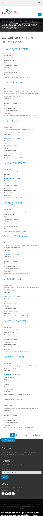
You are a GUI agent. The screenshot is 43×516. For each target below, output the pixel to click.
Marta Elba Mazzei (15, 321)
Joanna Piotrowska (15, 82)
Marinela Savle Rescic (16, 236)
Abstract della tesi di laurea (12, 138)
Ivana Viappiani (13, 399)
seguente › (25, 435)
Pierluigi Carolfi (13, 203)
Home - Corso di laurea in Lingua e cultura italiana (17, 21)
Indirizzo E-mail (7, 469)
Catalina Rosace (13, 279)
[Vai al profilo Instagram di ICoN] (6, 493)
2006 (34, 21)
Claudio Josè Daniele (16, 49)
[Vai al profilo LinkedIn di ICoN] (13, 493)
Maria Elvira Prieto (14, 163)
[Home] (11, 12)
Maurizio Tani (12, 121)
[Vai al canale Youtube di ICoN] (9, 493)
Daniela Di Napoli (14, 357)
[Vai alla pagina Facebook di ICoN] (3, 493)
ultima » (36, 435)
